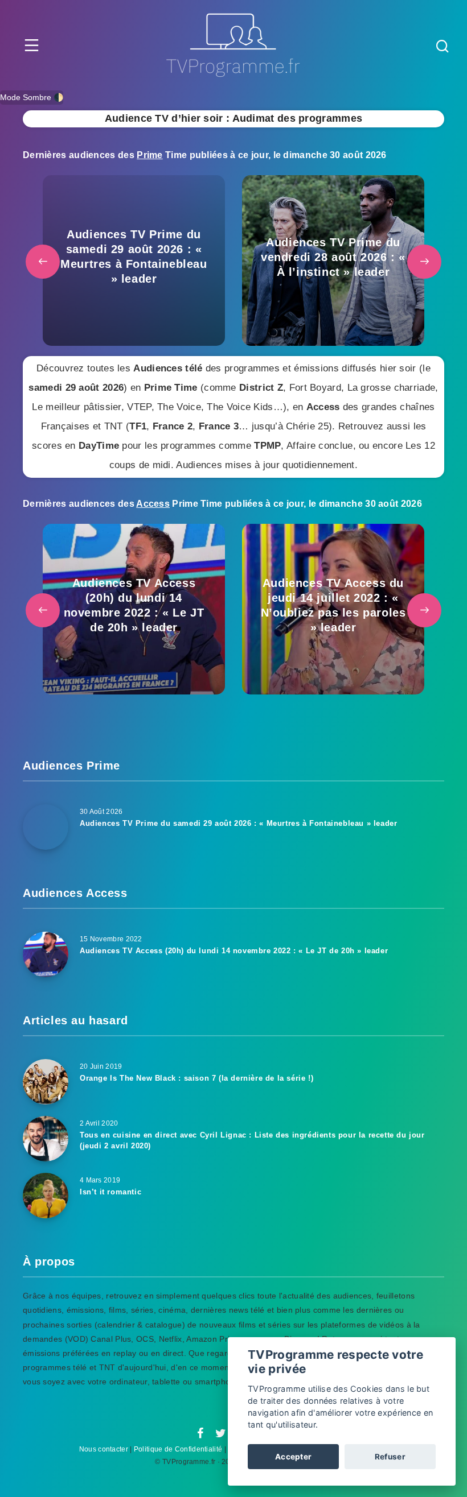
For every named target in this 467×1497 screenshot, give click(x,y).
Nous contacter (103, 1449)
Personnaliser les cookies (371, 1424)
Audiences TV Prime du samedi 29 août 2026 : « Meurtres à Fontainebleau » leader (238, 823)
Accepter (293, 1456)
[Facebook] (200, 1434)
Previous (43, 262)
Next (424, 262)
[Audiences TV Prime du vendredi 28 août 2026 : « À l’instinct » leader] (333, 260)
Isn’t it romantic (110, 1192)
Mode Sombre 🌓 (31, 97)
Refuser (390, 1456)
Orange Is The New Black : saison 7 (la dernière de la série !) (196, 1078)
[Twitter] (220, 1434)
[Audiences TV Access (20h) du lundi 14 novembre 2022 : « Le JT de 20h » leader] (134, 609)
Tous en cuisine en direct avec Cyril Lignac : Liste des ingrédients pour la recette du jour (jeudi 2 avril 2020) (252, 1140)
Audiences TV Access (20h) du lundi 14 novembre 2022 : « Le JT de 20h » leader (234, 950)
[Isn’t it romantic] (45, 1195)
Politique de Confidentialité (178, 1449)
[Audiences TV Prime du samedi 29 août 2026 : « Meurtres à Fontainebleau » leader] (134, 260)
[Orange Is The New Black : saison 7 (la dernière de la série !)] (45, 1082)
